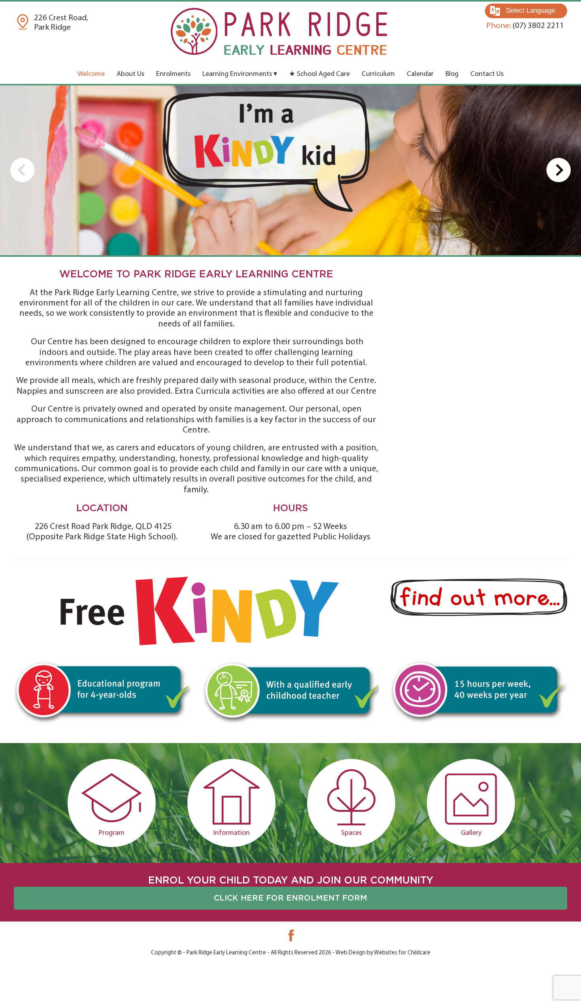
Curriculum (378, 74)
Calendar (420, 74)
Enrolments (173, 74)
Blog (451, 74)
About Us (130, 74)
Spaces (351, 833)
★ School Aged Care (319, 74)
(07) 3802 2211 (525, 26)
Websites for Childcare (402, 953)
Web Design (351, 953)
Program (111, 833)
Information (231, 833)
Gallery (471, 833)
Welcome (91, 74)
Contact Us (487, 74)
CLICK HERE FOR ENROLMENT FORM (290, 898)
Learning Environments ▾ (239, 74)
